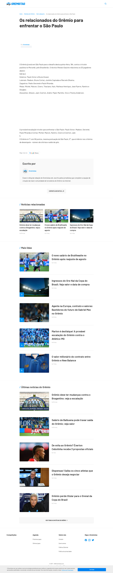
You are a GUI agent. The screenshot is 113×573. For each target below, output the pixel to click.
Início (21, 14)
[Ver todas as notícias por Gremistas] (25, 170)
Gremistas (26, 44)
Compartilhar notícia (55, 191)
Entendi (92, 569)
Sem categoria (40, 14)
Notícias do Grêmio (29, 14)
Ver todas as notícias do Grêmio (56, 520)
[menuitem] (43, 539)
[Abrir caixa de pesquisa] (105, 4)
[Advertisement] (63, 45)
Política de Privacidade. (67, 570)
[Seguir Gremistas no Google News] (30, 152)
